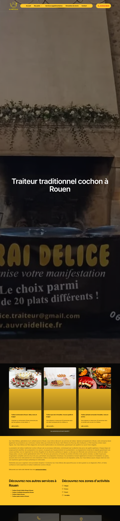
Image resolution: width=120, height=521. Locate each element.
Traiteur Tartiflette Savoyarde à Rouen (23, 492)
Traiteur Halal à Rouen (18, 494)
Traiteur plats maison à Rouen (20, 496)
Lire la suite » (15, 426)
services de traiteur (41, 469)
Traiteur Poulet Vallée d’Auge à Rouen (22, 490)
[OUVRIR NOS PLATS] (41, 6)
